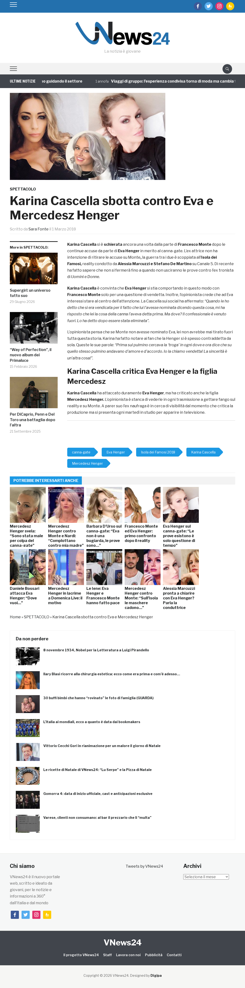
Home (15, 617)
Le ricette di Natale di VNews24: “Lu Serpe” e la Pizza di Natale (97, 770)
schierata (113, 244)
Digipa (156, 975)
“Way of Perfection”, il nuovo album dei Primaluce (30, 355)
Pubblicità (153, 955)
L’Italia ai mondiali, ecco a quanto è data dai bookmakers (91, 722)
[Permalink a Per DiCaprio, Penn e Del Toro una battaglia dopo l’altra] (34, 394)
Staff (107, 955)
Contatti (174, 955)
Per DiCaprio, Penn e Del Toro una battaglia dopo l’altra (32, 419)
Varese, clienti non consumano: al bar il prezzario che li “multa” (97, 817)
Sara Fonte (38, 229)
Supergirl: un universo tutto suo (30, 293)
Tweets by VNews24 (144, 866)
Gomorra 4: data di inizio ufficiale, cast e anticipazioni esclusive (97, 794)
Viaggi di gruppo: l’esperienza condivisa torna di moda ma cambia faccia (164, 81)
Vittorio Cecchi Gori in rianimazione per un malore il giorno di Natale (102, 746)
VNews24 (123, 942)
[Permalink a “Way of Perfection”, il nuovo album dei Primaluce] (34, 329)
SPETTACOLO (23, 189)
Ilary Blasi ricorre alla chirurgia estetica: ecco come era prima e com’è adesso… (111, 674)
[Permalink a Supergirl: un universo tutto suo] (34, 270)
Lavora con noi (128, 955)
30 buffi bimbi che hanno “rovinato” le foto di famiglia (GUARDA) (98, 698)
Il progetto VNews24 (81, 955)
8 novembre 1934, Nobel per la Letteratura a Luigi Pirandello (96, 650)
